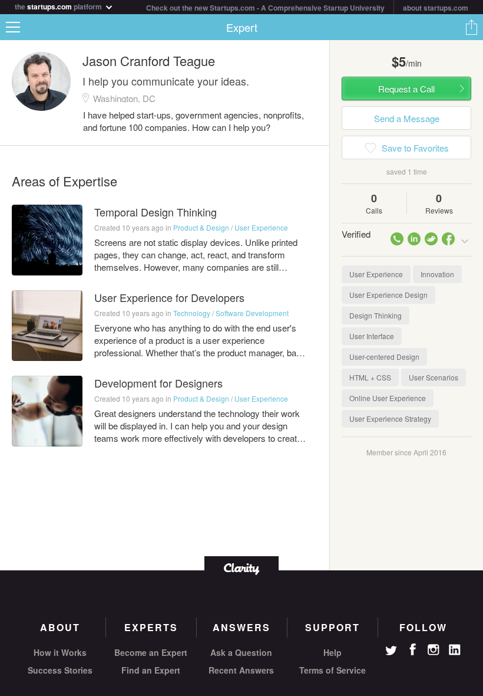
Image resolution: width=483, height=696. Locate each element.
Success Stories (60, 670)
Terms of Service (332, 670)
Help (332, 652)
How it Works (60, 652)
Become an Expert (150, 652)
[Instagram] (433, 650)
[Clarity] (241, 567)
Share (471, 27)
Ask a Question (241, 652)
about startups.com (435, 7)
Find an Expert (150, 670)
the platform (59, 5)
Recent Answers (241, 670)
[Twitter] (391, 652)
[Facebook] (412, 649)
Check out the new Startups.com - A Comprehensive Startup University (265, 7)
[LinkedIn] (455, 650)
